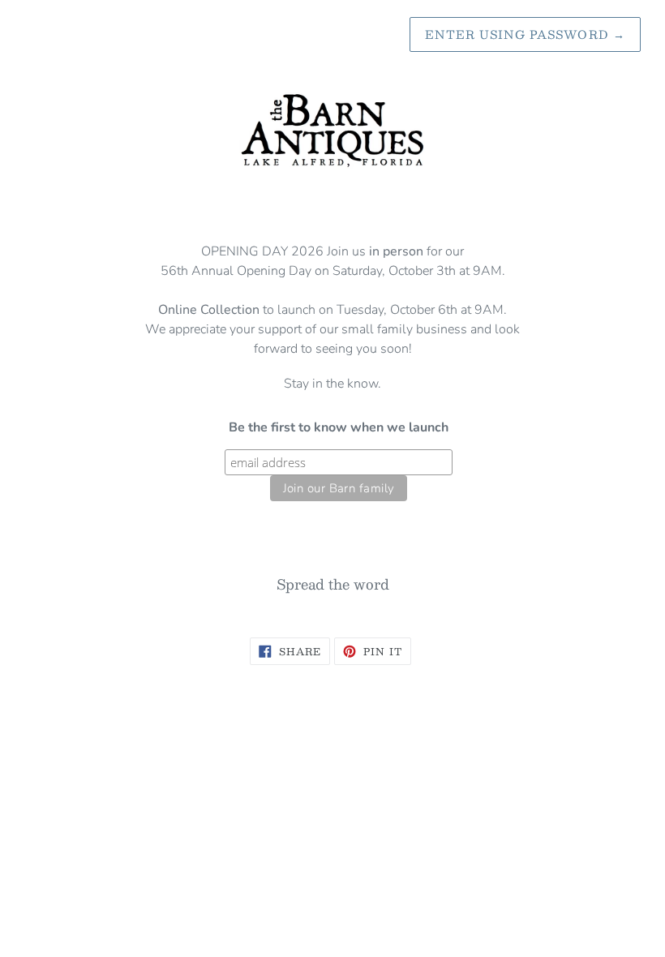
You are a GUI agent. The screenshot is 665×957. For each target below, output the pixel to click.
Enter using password (525, 34)
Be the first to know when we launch (338, 427)
